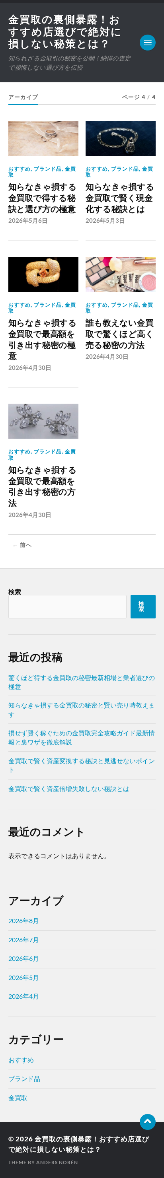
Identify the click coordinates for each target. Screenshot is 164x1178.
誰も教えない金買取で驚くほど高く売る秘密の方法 (120, 333)
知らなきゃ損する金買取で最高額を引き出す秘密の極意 (42, 339)
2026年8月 (23, 920)
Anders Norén (57, 1162)
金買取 (17, 1097)
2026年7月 (23, 939)
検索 (14, 591)
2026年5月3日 (105, 220)
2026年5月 (23, 977)
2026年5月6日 (28, 220)
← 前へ (22, 545)
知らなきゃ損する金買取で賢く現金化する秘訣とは (120, 197)
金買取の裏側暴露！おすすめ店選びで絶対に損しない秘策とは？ (65, 31)
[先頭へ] (148, 1122)
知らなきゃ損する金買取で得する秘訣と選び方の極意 (42, 197)
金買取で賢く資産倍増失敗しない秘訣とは (68, 788)
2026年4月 (23, 996)
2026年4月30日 (29, 367)
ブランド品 (48, 168)
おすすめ (19, 168)
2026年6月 (23, 958)
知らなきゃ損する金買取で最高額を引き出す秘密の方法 (42, 486)
